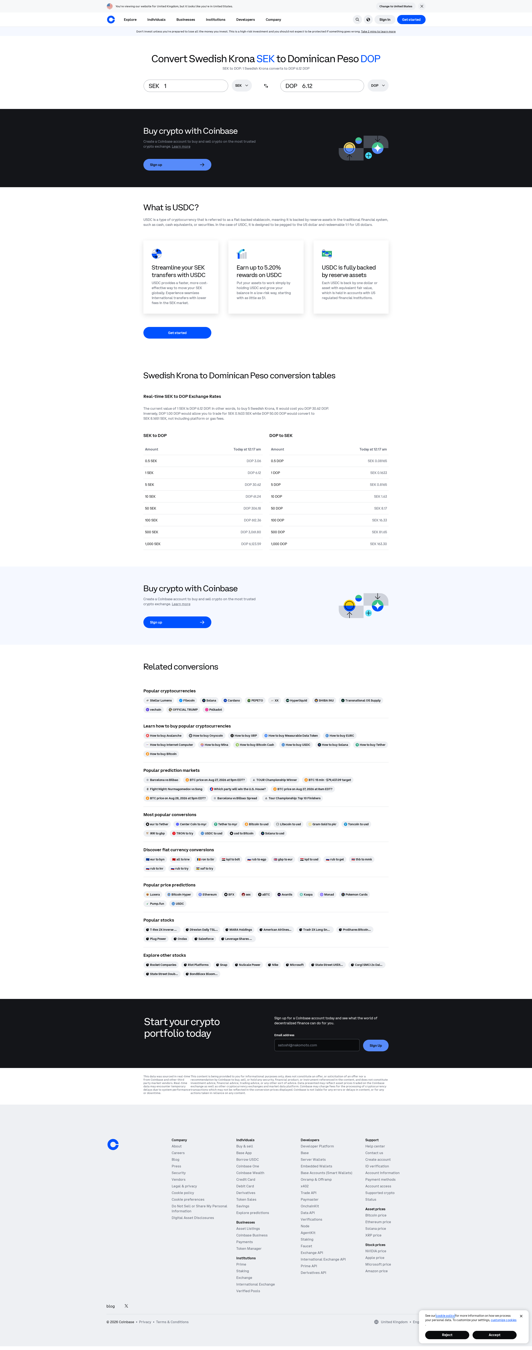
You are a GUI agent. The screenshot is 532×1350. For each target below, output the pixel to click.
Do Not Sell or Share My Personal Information (199, 1208)
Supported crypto (380, 1193)
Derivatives (245, 1193)
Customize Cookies (503, 1320)
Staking (242, 1271)
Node (305, 1226)
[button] (156, 19)
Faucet (306, 1246)
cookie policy (445, 1316)
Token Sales (246, 1199)
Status (370, 1199)
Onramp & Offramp (316, 1179)
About (177, 1146)
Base (305, 1153)
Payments (244, 1242)
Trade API (308, 1193)
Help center (375, 1146)
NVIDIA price (375, 1251)
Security (179, 1173)
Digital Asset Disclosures (193, 1218)
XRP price (373, 1235)
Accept (494, 1335)
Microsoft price (378, 1264)
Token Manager (249, 1248)
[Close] (521, 1316)
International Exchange (255, 1284)
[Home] (111, 19)
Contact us (374, 1153)
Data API (308, 1213)
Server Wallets (313, 1159)
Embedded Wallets (316, 1166)
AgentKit (308, 1233)
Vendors (179, 1179)
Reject (447, 1335)
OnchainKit (310, 1206)
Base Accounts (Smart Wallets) (326, 1173)
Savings (242, 1206)
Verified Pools (248, 1291)
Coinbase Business (252, 1235)
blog (110, 1306)
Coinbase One (247, 1166)
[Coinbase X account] (126, 1306)
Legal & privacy (184, 1186)
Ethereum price (378, 1222)
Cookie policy (183, 1193)
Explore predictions (252, 1213)
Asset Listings (248, 1228)
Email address (284, 1035)
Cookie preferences (188, 1199)
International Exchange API (323, 1259)
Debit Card (245, 1186)
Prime (241, 1264)
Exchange (244, 1278)
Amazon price (376, 1271)
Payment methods (380, 1179)
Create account (378, 1159)
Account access (378, 1186)
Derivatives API (313, 1273)
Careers (178, 1153)
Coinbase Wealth (250, 1173)
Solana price (375, 1228)
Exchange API (312, 1253)
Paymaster (310, 1199)
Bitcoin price (376, 1215)
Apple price (374, 1258)
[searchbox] (242, 85)
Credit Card (245, 1179)
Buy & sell (244, 1146)
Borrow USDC (247, 1159)
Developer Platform (317, 1146)
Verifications (311, 1219)
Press (176, 1166)
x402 (305, 1186)
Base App (244, 1153)
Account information (382, 1173)
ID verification (377, 1166)
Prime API (309, 1266)
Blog (175, 1159)
